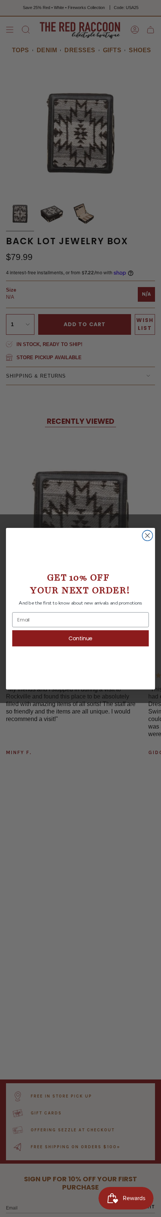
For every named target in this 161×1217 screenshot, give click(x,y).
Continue (81, 638)
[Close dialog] (147, 535)
